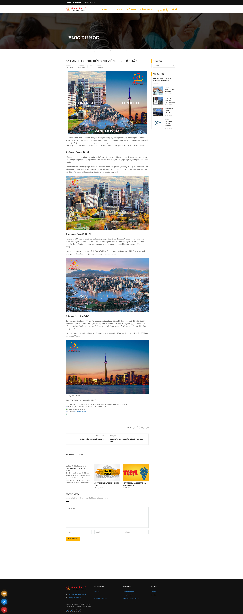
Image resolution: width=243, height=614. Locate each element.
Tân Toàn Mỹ (69, 67)
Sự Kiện (162, 10)
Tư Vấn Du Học (84, 51)
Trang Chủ (107, 9)
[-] (76, 10)
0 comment (100, 67)
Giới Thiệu (119, 9)
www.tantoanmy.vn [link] (80, 412)
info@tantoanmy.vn (90, 2)
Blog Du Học (96, 51)
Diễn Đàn (153, 595)
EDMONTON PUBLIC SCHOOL (169, 111)
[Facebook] (134, 427)
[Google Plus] (138, 427)
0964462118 (70, 2)
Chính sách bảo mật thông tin (130, 598)
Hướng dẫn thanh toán (129, 595)
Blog (75, 51)
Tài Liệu (153, 591)
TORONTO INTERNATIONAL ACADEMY (170, 89)
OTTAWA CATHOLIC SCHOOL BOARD (170, 100)
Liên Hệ (174, 9)
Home (67, 51)
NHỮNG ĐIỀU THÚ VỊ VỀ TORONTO (92, 439)
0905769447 (78, 2)
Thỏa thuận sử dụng (128, 591)
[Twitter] (142, 427)
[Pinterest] (147, 427)
